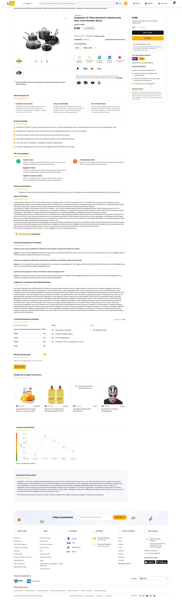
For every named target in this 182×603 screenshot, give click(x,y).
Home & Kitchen (27, 8)
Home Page (17, 8)
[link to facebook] (41, 61)
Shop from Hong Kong (58, 591)
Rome (120, 538)
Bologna (121, 557)
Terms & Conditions (76, 596)
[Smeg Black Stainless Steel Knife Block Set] (85, 394)
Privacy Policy (89, 596)
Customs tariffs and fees (22, 557)
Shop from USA (18, 591)
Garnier (65, 406)
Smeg (95, 406)
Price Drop (90, 28)
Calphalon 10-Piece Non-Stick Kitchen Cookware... (92, 8)
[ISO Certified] (32, 581)
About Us (17, 538)
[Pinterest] (154, 596)
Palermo (121, 551)
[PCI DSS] (18, 581)
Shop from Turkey (100, 591)
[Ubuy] (11, 3)
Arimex (122, 406)
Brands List (43, 541)
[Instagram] (143, 596)
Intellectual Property (21, 547)
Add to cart (147, 33)
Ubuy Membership (20, 567)
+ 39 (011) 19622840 (153, 553)
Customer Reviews (46, 544)
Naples (120, 544)
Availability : (78, 40)
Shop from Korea (73, 591)
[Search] (125, 3)
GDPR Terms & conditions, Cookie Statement (51, 565)
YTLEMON (36, 406)
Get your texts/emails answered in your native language (157, 545)
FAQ (41, 551)
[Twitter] (151, 596)
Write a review (20, 367)
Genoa (120, 554)
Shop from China (86, 591)
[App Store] (150, 562)
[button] (137, 3)
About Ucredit (45, 554)
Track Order (18, 554)
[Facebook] (140, 596)
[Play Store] (161, 562)
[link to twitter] (47, 61)
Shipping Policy (19, 560)
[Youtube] (147, 596)
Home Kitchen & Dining (40, 8)
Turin (120, 547)
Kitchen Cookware (54, 8)
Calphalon (77, 15)
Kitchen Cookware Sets (68, 8)
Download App (45, 538)
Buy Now (119, 78)
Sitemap (16, 551)
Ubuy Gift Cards (45, 557)
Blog (41, 560)
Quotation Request (20, 544)
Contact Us (18, 541)
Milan (120, 541)
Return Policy (44, 547)
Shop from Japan (42, 591)
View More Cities (124, 564)
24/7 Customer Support (155, 539)
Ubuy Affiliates (45, 569)
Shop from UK (30, 591)
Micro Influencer (19, 564)
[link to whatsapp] (36, 61)
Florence (121, 560)
